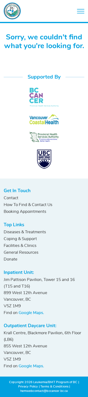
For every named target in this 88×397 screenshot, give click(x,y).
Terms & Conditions (54, 386)
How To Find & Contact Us (28, 205)
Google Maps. (31, 313)
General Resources (21, 252)
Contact (11, 198)
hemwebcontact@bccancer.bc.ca (44, 391)
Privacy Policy (28, 386)
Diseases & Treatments (25, 232)
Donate (10, 259)
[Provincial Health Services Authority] (44, 137)
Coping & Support (20, 239)
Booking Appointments (25, 211)
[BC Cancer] (44, 97)
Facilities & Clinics (20, 246)
